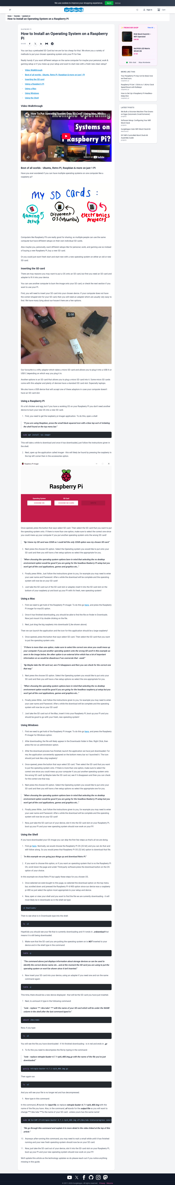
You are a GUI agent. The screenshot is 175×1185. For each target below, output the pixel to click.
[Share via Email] (47, 44)
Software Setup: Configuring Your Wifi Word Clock (136, 121)
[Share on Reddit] (52, 44)
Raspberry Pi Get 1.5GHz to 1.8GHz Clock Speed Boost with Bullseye (137, 86)
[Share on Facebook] (30, 44)
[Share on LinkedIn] (41, 44)
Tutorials (17, 16)
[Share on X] (35, 44)
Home (10, 16)
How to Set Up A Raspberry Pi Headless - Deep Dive (137, 94)
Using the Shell (32, 98)
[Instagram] (98, 1177)
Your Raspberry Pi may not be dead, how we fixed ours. (137, 77)
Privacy (102, 1183)
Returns (110, 1183)
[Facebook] (84, 1177)
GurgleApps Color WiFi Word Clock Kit (136, 129)
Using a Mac (30, 88)
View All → (151, 28)
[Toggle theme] (137, 9)
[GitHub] (91, 1177)
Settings (118, 3)
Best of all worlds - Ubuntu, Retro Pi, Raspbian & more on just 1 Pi (55, 75)
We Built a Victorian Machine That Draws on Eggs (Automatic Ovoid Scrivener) (137, 113)
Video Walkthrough (33, 70)
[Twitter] (76, 1177)
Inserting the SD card (34, 79)
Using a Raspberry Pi (34, 84)
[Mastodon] (105, 1177)
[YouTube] (69, 1177)
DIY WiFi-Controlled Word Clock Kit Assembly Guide (134, 136)
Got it (109, 3)
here (87, 605)
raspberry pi (26, 16)
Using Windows (32, 93)
